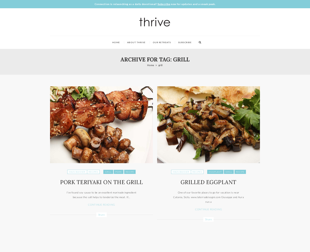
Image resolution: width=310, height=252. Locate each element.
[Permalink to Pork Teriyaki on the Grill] (101, 162)
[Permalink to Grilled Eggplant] (208, 162)
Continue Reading (101, 204)
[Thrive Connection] (155, 22)
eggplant (215, 172)
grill (160, 65)
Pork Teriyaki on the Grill (101, 182)
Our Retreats (162, 42)
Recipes (93, 172)
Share (101, 214)
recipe (130, 172)
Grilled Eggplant (208, 182)
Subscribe (164, 4)
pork (118, 172)
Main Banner (77, 172)
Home (116, 42)
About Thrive (136, 42)
